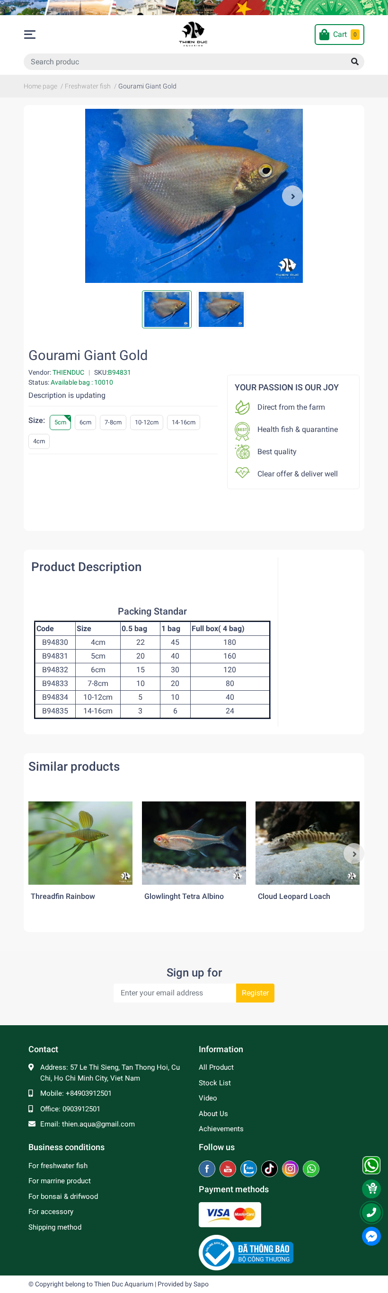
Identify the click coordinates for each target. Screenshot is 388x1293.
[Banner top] (194, 7)
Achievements (221, 1129)
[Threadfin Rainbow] (80, 843)
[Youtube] (229, 1169)
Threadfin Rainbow (63, 896)
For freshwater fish (58, 1165)
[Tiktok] (270, 1169)
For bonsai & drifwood (63, 1196)
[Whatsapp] (311, 1169)
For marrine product (59, 1181)
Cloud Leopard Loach (294, 896)
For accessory (50, 1211)
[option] (194, 196)
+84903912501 (89, 1093)
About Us (213, 1113)
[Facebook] (208, 1169)
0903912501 (81, 1109)
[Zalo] (249, 1169)
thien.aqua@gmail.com (98, 1124)
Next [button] (292, 195)
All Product (216, 1067)
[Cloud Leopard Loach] (308, 843)
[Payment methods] (230, 1214)
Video (208, 1098)
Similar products (74, 766)
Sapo (201, 1284)
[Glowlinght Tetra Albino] (194, 843)
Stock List (215, 1083)
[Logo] (246, 1252)
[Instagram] (291, 1169)
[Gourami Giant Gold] (194, 196)
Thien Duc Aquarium (123, 1284)
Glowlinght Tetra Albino (184, 896)
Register (255, 992)
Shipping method (54, 1227)
